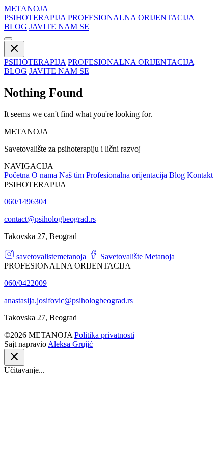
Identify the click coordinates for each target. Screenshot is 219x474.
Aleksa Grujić (70, 344)
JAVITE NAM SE (59, 26)
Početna (17, 175)
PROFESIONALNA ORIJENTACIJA (131, 17)
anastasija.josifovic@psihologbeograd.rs (68, 300)
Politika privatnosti (104, 335)
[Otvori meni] (8, 38)
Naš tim (71, 175)
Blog (177, 175)
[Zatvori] (14, 357)
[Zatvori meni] (14, 49)
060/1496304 (25, 201)
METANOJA (26, 8)
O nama (44, 175)
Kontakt (200, 175)
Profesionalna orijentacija (126, 175)
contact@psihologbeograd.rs (50, 219)
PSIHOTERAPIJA (35, 17)
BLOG (15, 26)
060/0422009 (25, 283)
